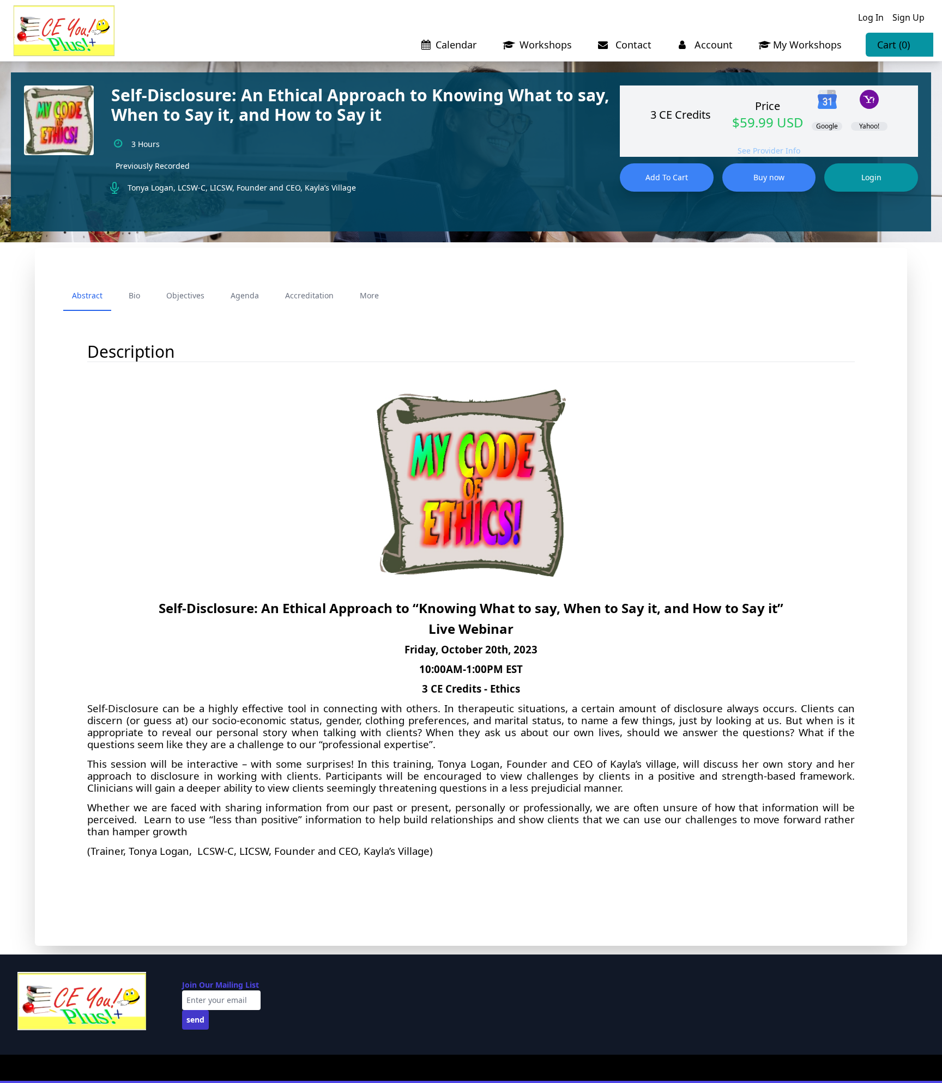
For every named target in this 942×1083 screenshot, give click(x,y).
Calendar (456, 44)
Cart (893, 44)
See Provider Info (769, 150)
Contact (632, 44)
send (195, 1019)
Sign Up (908, 17)
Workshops (544, 44)
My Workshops (807, 44)
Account (712, 44)
